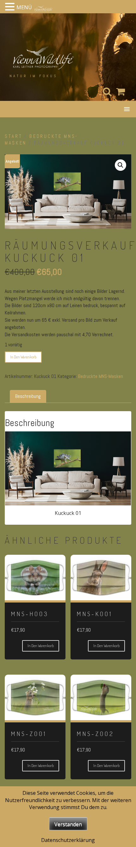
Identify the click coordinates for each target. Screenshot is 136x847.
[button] (120, 165)
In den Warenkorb (23, 357)
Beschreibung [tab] (28, 396)
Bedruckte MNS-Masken (100, 376)
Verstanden (68, 824)
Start (13, 136)
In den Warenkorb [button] (41, 645)
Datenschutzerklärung (68, 840)
